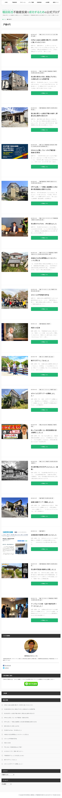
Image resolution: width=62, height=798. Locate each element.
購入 (34, 109)
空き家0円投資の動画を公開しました (43, 569)
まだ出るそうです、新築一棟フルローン (13, 751)
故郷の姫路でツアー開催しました (42, 502)
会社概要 (47, 2)
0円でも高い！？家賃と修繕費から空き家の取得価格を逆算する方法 (20, 721)
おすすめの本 (44, 424)
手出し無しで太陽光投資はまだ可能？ (13, 747)
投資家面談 (39, 2)
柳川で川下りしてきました (40, 360)
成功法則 (52, 144)
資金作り (33, 463)
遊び (38, 291)
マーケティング (49, 34)
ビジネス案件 (44, 71)
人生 (54, 34)
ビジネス (43, 34)
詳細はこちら (45, 56)
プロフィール (22, 2)
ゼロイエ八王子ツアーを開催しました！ (13, 763)
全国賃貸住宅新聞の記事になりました (44, 535)
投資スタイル (53, 181)
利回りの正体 (35, 328)
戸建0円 (54, 71)
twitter (6, 668)
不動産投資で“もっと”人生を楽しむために (14, 755)
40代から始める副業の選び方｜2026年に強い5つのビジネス (18, 705)
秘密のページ (55, 2)
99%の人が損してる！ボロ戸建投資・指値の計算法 (16, 717)
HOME (6, 2)
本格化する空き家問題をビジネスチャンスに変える (16, 734)
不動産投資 (14, 2)
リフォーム (47, 389)
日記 (50, 356)
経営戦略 (43, 146)
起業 (34, 36)
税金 (32, 426)
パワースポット (44, 289)
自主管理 (41, 72)
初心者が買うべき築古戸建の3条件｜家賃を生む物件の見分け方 (19, 713)
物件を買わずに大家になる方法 (11, 726)
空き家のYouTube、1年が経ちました (44, 224)
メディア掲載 (31, 2)
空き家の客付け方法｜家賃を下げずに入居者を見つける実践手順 (19, 709)
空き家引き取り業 (35, 72)
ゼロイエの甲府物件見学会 (40, 295)
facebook (7, 665)
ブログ (42, 144)
